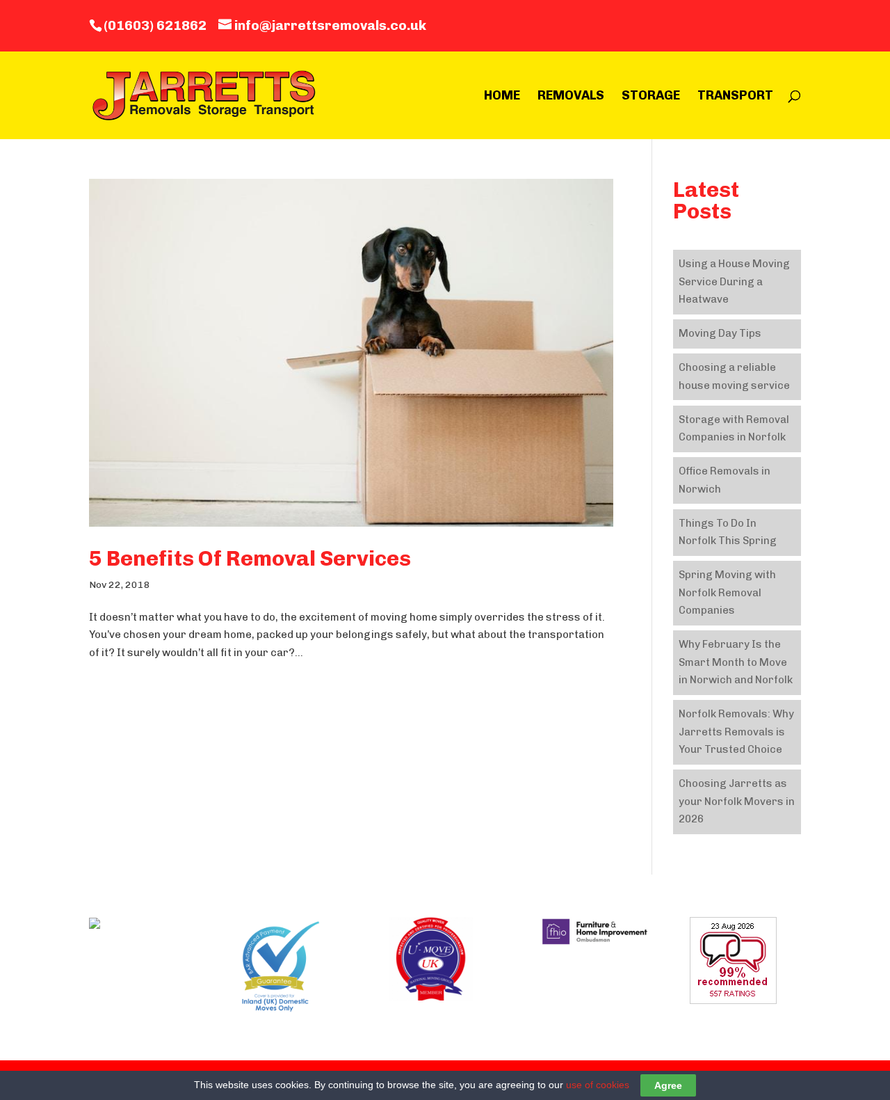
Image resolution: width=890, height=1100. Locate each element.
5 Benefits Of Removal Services (250, 558)
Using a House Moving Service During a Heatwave (734, 281)
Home (502, 96)
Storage (651, 96)
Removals (570, 96)
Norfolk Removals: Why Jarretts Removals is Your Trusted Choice (736, 732)
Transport (735, 96)
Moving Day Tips (720, 333)
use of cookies (597, 1084)
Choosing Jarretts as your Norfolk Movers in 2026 (737, 801)
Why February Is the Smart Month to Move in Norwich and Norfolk (736, 662)
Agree (668, 1085)
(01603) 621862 (155, 25)
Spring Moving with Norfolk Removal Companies (727, 592)
